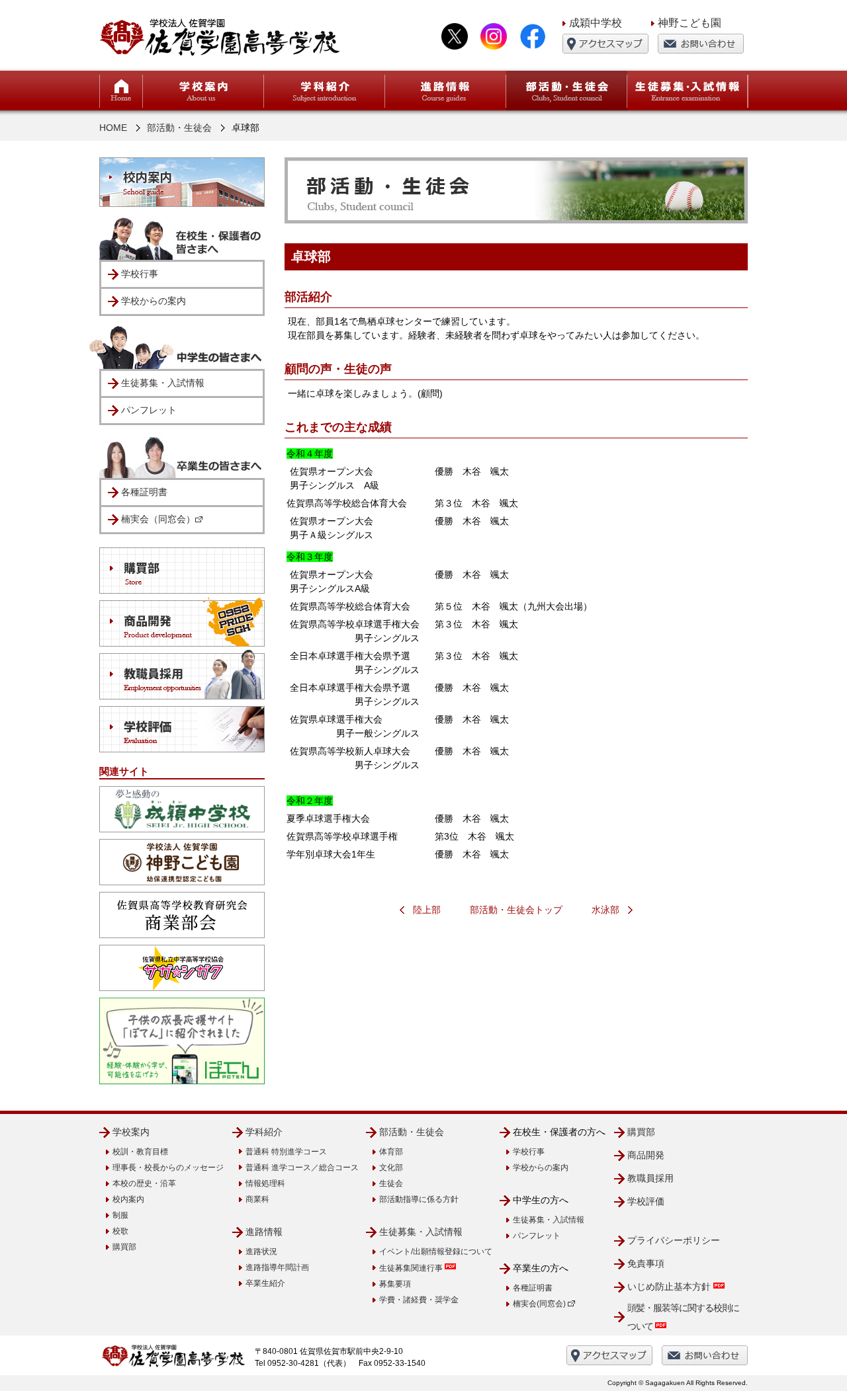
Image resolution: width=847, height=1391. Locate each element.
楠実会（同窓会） (158, 519)
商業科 (257, 1199)
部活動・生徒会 (179, 127)
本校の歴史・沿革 (144, 1183)
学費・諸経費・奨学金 (419, 1299)
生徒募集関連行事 (412, 1268)
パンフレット (149, 410)
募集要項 (395, 1284)
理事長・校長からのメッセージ (168, 1167)
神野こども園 (689, 22)
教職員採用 (650, 1178)
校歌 (120, 1231)
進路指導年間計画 (277, 1267)
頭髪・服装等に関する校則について (683, 1316)
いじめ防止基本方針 (670, 1286)
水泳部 (605, 909)
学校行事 (139, 273)
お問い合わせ (701, 44)
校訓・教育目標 (140, 1151)
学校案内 (131, 1132)
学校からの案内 (153, 301)
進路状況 (261, 1251)
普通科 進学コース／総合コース (302, 1167)
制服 (120, 1215)
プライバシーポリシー (673, 1240)
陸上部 (427, 909)
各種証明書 (144, 492)
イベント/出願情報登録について (435, 1251)
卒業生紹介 (265, 1283)
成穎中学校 (595, 22)
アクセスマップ (605, 44)
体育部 (391, 1151)
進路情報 (264, 1231)
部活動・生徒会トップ (516, 909)
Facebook (532, 36)
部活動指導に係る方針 (419, 1199)
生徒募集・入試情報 (162, 383)
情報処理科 (265, 1183)
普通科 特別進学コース (286, 1151)
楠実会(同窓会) (540, 1303)
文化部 (391, 1167)
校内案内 (128, 1199)
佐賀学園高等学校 (220, 36)
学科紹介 (264, 1132)
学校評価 (645, 1201)
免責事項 (645, 1263)
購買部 (124, 1247)
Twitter (454, 36)
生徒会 (391, 1183)
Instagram (493, 36)
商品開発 (645, 1155)
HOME (121, 91)
